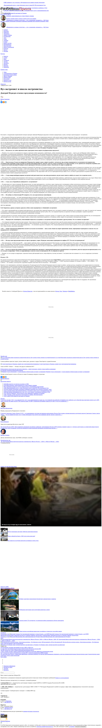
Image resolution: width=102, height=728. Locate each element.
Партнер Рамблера (5, 721)
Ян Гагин (46, 20)
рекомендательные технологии (31, 711)
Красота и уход (7, 80)
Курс (2, 14)
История (6, 51)
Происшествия (7, 45)
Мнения (3, 635)
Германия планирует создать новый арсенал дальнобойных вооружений (23, 386)
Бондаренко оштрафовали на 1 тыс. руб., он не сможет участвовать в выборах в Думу (27, 392)
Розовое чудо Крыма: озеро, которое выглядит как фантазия (49, 644)
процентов (6, 652)
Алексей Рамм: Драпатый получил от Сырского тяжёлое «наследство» (60, 635)
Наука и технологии (9, 47)
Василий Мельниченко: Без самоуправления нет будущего (55, 636)
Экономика (6, 33)
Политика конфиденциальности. (45, 726)
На (1, 652)
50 (1, 647)
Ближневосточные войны (10, 74)
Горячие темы (4, 69)
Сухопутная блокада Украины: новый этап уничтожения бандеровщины (57, 364)
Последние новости (6, 381)
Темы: (5, 72)
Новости (6, 56)
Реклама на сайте (8, 667)
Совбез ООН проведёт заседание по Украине (15, 13)
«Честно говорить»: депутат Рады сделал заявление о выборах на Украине (24, 393)
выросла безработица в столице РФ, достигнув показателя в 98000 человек (29, 652)
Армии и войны (8, 35)
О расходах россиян (6, 400)
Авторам (6, 668)
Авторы (6, 61)
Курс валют (6, 78)
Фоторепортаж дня (5, 440)
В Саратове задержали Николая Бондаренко (12, 370)
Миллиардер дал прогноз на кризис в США (16, 384)
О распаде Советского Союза (8, 413)
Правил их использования (62, 677)
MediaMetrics (71, 291)
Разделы (3, 53)
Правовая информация (9, 666)
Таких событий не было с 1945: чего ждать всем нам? (21, 536)
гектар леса (7, 650)
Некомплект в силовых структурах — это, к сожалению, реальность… (24, 20)
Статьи (5, 57)
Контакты (6, 670)
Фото (5, 59)
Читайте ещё (4, 356)
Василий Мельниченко (6, 408)
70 (3, 652)
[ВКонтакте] (1, 102)
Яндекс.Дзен (58, 291)
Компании (6, 67)
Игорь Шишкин (5, 421)
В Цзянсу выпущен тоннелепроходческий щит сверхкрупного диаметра (37, 599)
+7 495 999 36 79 (7, 702)
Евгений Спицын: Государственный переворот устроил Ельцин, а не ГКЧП (69, 634)
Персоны (6, 65)
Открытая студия (5, 634)
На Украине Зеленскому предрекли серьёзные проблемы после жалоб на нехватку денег (26, 21)
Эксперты (6, 63)
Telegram (65, 291)
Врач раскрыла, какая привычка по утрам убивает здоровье (20, 385)
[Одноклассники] (3, 102)
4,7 (1, 648)
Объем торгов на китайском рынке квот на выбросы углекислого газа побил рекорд (40, 631)
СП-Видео (6, 60)
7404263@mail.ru (8, 707)
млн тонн (4, 648)
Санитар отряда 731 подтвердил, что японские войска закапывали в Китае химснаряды (41, 620)
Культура (6, 48)
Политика (6, 31)
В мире (5, 41)
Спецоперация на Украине (10, 73)
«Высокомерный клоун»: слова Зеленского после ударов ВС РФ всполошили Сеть (25, 5)
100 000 (2, 650)
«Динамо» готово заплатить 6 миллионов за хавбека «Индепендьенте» (23, 394)
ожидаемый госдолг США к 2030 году (23, 647)
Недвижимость (7, 44)
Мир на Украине (8, 76)
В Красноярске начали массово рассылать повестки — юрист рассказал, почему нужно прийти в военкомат (28, 369)
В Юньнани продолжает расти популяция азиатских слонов (34, 609)
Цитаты (6, 64)
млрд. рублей (4, 651)
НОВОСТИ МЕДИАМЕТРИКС (9, 466)
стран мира (5, 654)
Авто (5, 37)
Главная (6, 29)
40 (1, 654)
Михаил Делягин (5, 435)
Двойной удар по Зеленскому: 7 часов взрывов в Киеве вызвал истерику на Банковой (67, 371)
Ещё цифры (4, 656)
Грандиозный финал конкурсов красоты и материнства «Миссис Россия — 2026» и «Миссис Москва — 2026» (31, 441)
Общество (6, 32)
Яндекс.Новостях (27, 291)
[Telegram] (6, 102)
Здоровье (6, 40)
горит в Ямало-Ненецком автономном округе (22, 650)
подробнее (72, 726)
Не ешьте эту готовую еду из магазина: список (16, 524)
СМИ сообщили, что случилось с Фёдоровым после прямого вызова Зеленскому (24, 2)
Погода (5, 50)
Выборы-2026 (7, 77)
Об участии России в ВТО (7, 426)
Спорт (5, 39)
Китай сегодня (7, 81)
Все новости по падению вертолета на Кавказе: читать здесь (23, 540)
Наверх (2, 714)
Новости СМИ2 (5, 586)
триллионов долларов (7, 647)
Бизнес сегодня (7, 43)
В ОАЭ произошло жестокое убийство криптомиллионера (23, 531)
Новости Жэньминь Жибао (7, 588)
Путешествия (7, 36)
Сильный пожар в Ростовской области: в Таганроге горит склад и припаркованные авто (28, 390)
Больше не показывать (80, 726)
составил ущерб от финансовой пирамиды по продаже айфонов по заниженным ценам (31, 651)
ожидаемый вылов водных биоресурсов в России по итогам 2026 (24, 648)
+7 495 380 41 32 (7, 708)
